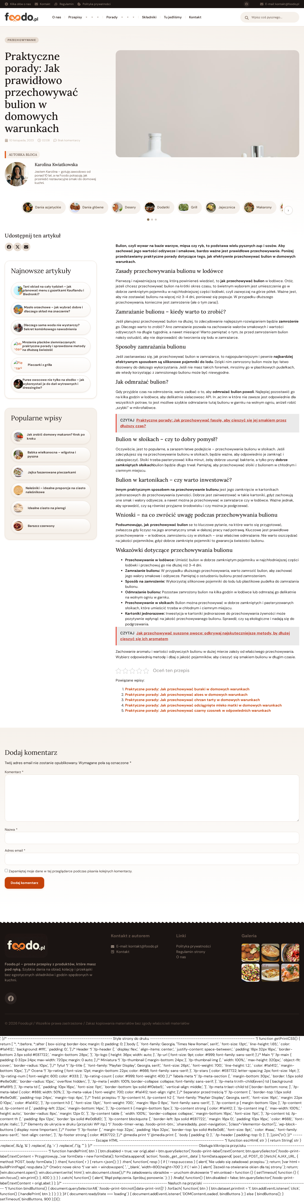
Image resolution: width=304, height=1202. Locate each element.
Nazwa (11, 829)
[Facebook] (246, 4)
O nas (56, 17)
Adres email (15, 850)
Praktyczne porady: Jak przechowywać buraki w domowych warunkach (187, 689)
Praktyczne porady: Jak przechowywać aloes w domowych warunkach (186, 694)
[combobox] (270, 17)
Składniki (149, 17)
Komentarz (14, 772)
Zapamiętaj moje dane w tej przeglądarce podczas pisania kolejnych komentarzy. (70, 871)
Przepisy (75, 17)
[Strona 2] (152, 220)
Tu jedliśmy (173, 17)
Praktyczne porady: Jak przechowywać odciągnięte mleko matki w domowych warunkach (203, 705)
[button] (9, 247)
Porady (112, 17)
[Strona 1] (148, 219)
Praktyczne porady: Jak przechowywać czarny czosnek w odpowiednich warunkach (198, 710)
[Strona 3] (156, 220)
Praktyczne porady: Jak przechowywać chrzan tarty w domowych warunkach (192, 699)
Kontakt (195, 17)
